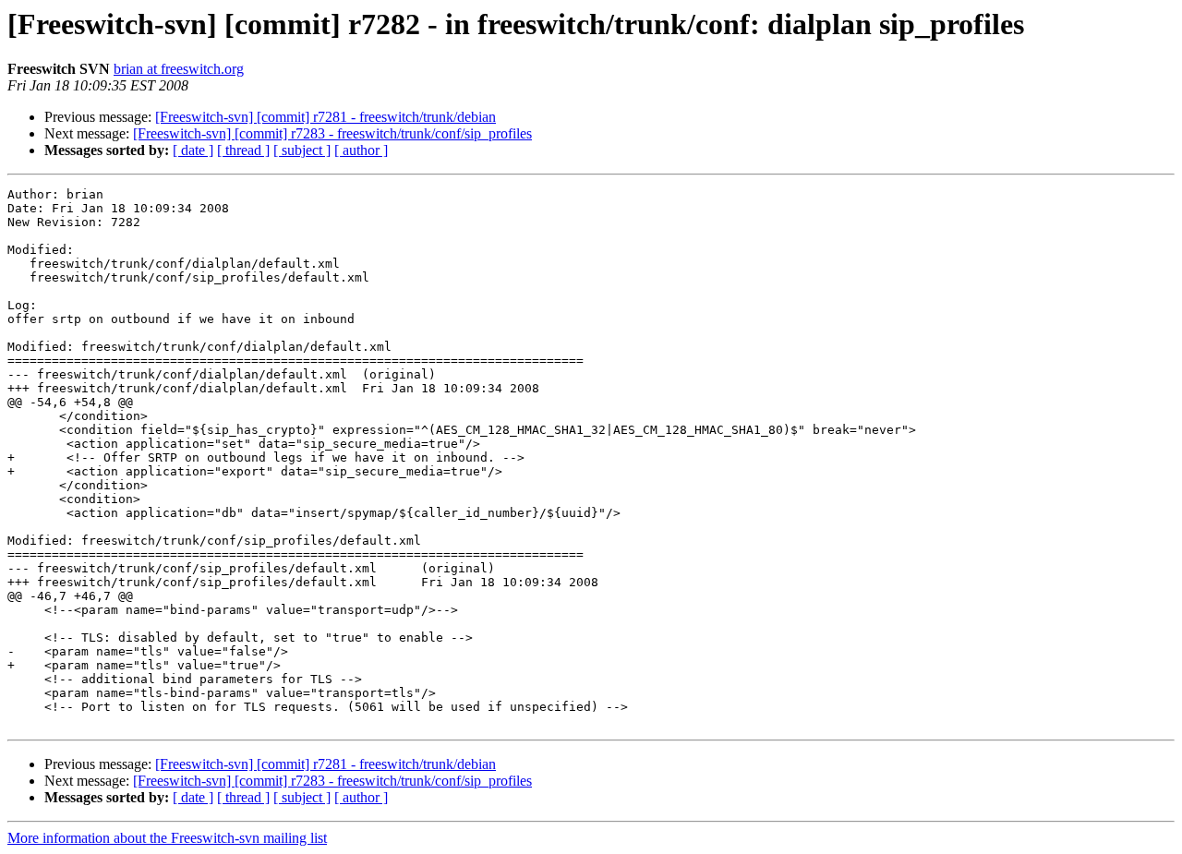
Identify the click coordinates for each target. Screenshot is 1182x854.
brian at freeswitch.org (179, 69)
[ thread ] (243, 150)
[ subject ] (302, 150)
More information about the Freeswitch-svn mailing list (167, 838)
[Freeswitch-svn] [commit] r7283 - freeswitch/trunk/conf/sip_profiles (332, 133)
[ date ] (193, 150)
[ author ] (361, 150)
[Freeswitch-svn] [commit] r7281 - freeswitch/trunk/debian (325, 117)
